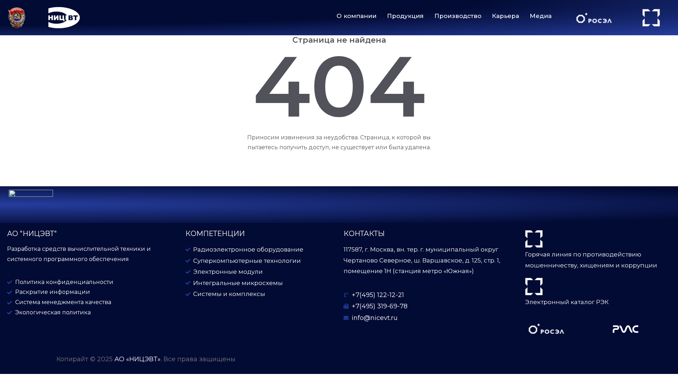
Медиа (541, 15)
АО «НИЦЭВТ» (137, 359)
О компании (356, 15)
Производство (457, 15)
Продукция (405, 15)
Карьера (505, 15)
